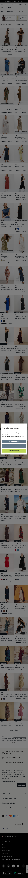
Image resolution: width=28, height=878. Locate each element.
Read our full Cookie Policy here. (15, 436)
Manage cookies (14, 441)
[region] (14, 439)
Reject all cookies (14, 446)
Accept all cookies (14, 450)
